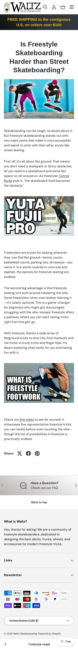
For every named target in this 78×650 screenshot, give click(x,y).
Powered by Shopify (49, 633)
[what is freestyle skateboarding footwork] (39, 364)
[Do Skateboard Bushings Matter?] (5, 644)
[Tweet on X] (19, 453)
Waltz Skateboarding (25, 633)
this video (26, 419)
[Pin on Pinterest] (37, 453)
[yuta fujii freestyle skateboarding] (39, 197)
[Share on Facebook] (28, 453)
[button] (62, 7)
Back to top (39, 502)
